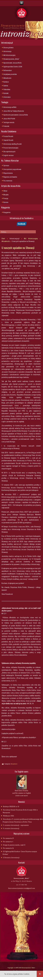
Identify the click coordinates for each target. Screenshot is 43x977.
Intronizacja (7, 51)
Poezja (5, 198)
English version (8, 155)
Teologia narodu (8, 122)
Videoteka (6, 89)
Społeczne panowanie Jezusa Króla (15, 115)
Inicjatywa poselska (10, 74)
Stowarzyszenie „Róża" (11, 59)
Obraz (5, 191)
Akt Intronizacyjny (9, 55)
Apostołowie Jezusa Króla (12, 63)
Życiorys (6, 165)
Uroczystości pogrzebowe (12, 169)
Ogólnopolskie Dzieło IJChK (12, 67)
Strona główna (8, 48)
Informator (7, 97)
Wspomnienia (8, 173)
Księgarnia (6, 212)
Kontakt (5, 93)
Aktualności (7, 78)
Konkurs (6, 82)
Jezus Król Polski (9, 119)
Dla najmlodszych (9, 152)
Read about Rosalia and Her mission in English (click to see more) (21, 793)
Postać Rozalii (8, 136)
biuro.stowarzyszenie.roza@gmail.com (21, 888)
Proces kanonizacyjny (10, 148)
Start (3, 238)
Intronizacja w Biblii (9, 107)
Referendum (7, 70)
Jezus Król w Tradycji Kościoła (13, 111)
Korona (5, 202)
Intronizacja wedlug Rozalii (12, 144)
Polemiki (6, 126)
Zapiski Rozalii (8, 140)
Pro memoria (7, 181)
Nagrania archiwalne (10, 177)
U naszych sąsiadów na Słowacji (18, 247)
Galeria (5, 86)
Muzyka (5, 195)
